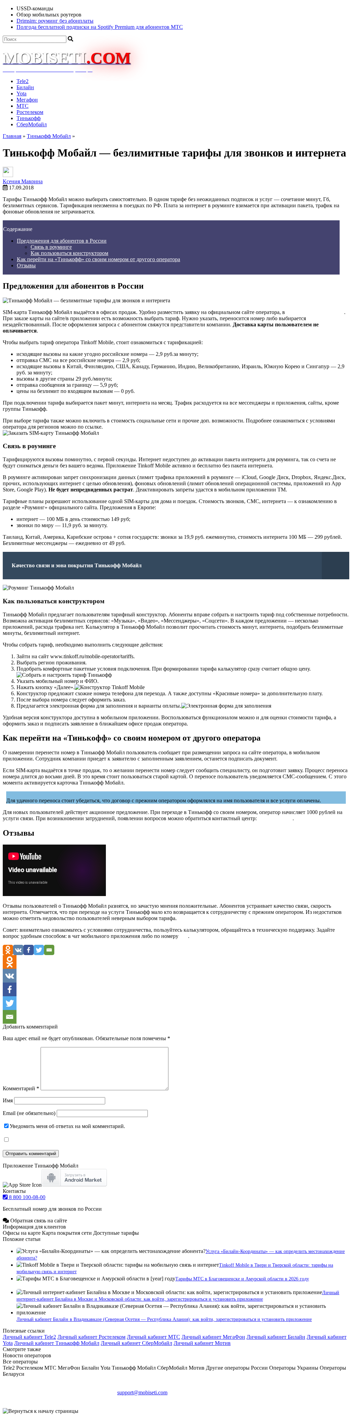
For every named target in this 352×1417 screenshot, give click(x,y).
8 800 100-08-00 (26, 1197)
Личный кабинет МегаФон (213, 1337)
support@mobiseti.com (142, 1392)
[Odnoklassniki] (8, 950)
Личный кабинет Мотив (202, 1343)
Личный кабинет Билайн (275, 1337)
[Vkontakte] (18, 950)
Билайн (25, 87)
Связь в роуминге (51, 247)
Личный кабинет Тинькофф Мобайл (56, 1343)
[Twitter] (39, 950)
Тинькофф (28, 118)
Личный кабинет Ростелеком (91, 1337)
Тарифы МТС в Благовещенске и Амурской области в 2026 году (242, 1278)
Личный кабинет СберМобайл (136, 1343)
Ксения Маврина (23, 181)
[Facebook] (28, 950)
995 (184, 936)
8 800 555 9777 (275, 818)
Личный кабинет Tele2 (29, 1337)
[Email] (49, 950)
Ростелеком (29, 112)
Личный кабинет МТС (153, 1337)
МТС (22, 106)
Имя (8, 1100)
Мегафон (27, 100)
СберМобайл (31, 124)
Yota (21, 93)
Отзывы (26, 265)
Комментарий (21, 1088)
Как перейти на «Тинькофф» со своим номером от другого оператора (98, 259)
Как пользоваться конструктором (69, 253)
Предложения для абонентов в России (62, 241)
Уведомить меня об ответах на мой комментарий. (67, 1126)
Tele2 (22, 81)
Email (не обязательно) (29, 1113)
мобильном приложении (315, 312)
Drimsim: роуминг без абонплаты (55, 21)
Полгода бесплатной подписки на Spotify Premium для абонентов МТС (99, 27)
